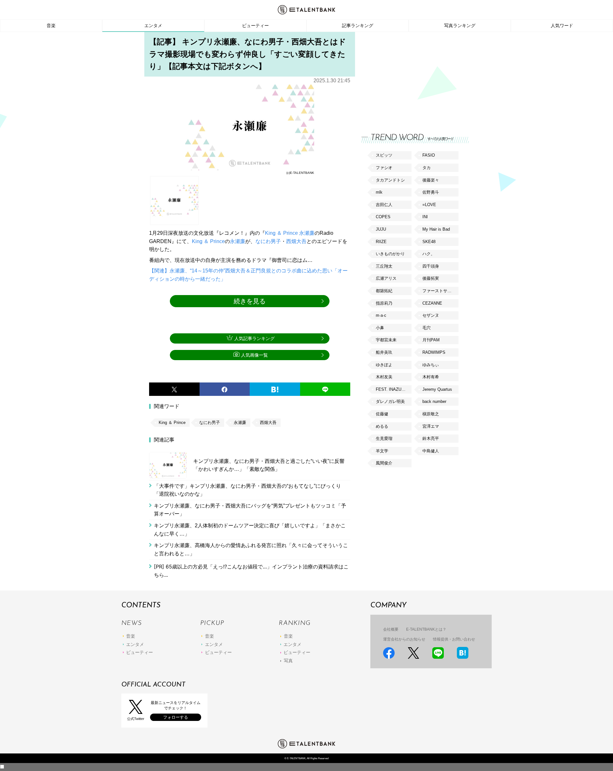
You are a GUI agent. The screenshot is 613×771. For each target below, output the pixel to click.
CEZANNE (432, 303)
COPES (383, 216)
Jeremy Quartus (437, 389)
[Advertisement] (409, 76)
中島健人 (430, 451)
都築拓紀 (384, 290)
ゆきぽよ (384, 364)
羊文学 (382, 451)
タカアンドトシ (390, 180)
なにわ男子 (268, 241)
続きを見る (250, 301)
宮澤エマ (430, 426)
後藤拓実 (430, 278)
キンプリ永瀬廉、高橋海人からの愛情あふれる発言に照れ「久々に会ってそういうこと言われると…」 (251, 549)
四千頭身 (430, 266)
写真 (288, 660)
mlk (379, 192)
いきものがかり (390, 253)
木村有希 (430, 376)
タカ (426, 167)
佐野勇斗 (430, 192)
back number (434, 401)
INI (425, 216)
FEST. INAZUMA (392, 389)
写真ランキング (459, 25)
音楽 (51, 25)
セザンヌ (430, 315)
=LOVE (429, 204)
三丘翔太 (384, 266)
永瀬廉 (306, 233)
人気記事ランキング (254, 338)
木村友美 (384, 376)
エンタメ (153, 25)
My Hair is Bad (436, 229)
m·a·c (381, 315)
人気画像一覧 (254, 355)
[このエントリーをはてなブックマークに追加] (275, 389)
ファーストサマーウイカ (440, 290)
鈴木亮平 (430, 438)
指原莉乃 (384, 303)
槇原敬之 (430, 413)
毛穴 (426, 327)
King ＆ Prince (281, 233)
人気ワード (562, 25)
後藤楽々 (430, 180)
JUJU (381, 229)
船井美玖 (384, 352)
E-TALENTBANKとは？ (426, 629)
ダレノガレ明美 (390, 401)
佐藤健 (382, 413)
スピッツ (384, 155)
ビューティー (255, 25)
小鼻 (380, 327)
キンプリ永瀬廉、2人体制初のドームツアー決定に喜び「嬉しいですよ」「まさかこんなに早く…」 (250, 530)
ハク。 (428, 253)
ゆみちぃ (430, 364)
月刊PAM (431, 339)
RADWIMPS (433, 352)
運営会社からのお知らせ (404, 639)
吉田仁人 (384, 204)
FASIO (428, 155)
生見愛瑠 (384, 438)
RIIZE (381, 241)
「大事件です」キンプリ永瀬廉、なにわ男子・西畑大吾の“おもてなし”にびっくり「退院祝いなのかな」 (247, 490)
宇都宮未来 (386, 339)
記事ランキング (357, 25)
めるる (382, 426)
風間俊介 (384, 463)
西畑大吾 (296, 241)
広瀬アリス (386, 278)
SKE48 (428, 241)
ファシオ (384, 167)
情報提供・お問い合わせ (454, 639)
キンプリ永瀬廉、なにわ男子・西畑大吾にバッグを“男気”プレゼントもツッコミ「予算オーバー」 (250, 510)
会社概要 (390, 629)
